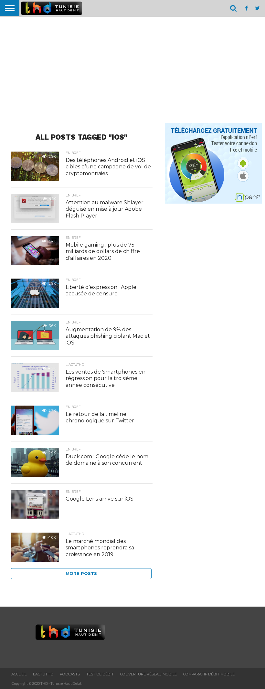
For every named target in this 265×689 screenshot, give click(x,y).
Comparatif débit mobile (209, 674)
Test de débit (100, 674)
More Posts (81, 573)
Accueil (18, 674)
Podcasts (70, 674)
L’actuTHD (43, 674)
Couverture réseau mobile (148, 674)
